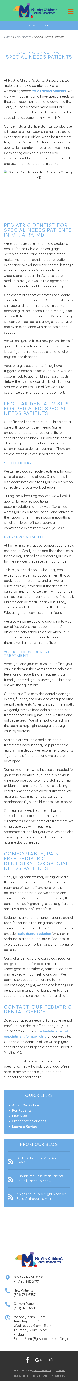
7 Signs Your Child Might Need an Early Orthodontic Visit (41, 1196)
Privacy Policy (20, 1375)
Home (8, 37)
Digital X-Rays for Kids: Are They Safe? (40, 1160)
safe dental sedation (34, 934)
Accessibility (58, 1375)
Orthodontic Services (29, 1121)
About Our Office (25, 1105)
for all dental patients (49, 91)
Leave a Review (24, 1126)
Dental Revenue (42, 1370)
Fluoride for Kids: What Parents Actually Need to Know (40, 1178)
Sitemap (60, 1370)
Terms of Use (40, 1375)
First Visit (19, 1116)
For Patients (23, 37)
